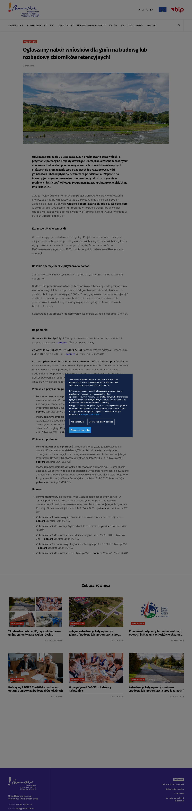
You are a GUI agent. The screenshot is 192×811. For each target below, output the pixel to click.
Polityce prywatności (90, 414)
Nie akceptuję (77, 422)
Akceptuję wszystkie (80, 430)
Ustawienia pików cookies (101, 422)
